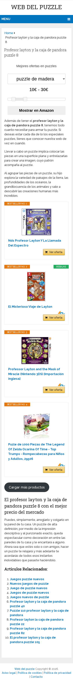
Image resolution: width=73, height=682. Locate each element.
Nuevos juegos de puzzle (29, 583)
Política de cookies (30, 672)
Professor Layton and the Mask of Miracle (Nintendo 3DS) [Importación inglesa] (36, 373)
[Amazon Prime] (59, 312)
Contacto (37, 676)
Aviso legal (9, 672)
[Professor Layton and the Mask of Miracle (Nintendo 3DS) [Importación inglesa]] (36, 350)
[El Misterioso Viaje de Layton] (36, 287)
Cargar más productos (27, 487)
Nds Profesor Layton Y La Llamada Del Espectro (34, 243)
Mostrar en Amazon (36, 110)
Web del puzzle (36, 7)
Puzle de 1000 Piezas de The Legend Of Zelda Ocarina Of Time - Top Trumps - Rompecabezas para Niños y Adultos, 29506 (36, 452)
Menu (5, 19)
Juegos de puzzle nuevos (29, 592)
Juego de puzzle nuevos (28, 588)
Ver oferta (55, 252)
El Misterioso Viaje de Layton (30, 306)
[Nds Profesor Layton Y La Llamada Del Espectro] (36, 221)
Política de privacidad (57, 672)
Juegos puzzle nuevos (27, 579)
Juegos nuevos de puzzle (29, 597)
